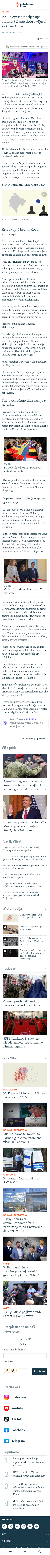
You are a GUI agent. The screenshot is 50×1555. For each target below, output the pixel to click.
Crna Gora (9, 1175)
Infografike (10, 1090)
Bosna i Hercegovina (15, 1130)
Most (6, 1308)
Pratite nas (39, 1371)
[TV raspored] (36, 1526)
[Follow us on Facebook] (4, 1526)
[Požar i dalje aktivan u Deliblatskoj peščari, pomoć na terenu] (10, 941)
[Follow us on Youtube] (17, 1526)
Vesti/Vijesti (12, 841)
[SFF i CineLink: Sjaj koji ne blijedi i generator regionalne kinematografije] (25, 1023)
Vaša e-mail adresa (14, 1350)
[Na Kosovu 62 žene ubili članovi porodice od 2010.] (10, 918)
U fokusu (10, 1058)
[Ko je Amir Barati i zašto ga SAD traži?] (25, 1160)
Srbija (6, 1264)
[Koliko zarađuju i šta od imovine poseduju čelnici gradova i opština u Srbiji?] (25, 1249)
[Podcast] (25, 1551)
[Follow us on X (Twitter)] (10, 1526)
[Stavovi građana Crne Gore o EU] (25, 203)
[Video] (10, 1551)
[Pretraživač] (39, 1551)
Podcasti (10, 969)
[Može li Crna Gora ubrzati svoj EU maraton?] (25, 571)
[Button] (42, 39)
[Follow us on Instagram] (23, 1526)
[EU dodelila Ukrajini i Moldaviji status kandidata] (25, 449)
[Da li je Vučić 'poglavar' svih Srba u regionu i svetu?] (25, 1293)
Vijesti (5, 12)
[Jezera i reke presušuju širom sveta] (10, 929)
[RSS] (30, 1526)
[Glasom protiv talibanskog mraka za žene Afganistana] (25, 986)
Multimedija (12, 909)
